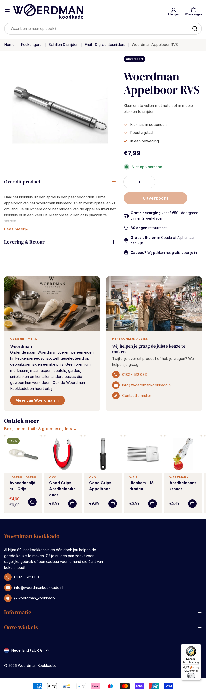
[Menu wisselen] (7, 11)
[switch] (191, 675)
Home (9, 44)
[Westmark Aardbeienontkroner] (183, 454)
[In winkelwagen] (32, 502)
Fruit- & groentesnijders (105, 44)
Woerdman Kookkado (36, 665)
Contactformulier (136, 395)
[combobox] (103, 29)
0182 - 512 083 (134, 374)
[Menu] (198, 640)
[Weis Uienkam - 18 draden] (143, 454)
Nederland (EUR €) (27, 650)
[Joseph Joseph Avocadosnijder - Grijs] (23, 454)
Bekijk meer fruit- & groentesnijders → (40, 428)
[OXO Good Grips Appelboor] (103, 454)
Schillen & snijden (63, 44)
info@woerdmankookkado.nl (146, 385)
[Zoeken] (195, 29)
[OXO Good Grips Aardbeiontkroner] (63, 454)
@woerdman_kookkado (34, 598)
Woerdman (21, 346)
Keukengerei (31, 44)
